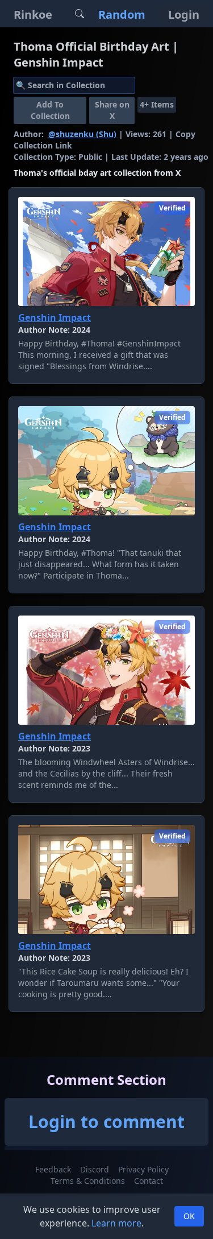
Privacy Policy (143, 1169)
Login (183, 14)
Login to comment (106, 1121)
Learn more (116, 1223)
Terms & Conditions (88, 1180)
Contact (148, 1180)
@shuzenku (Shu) (82, 134)
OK (189, 1216)
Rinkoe (33, 14)
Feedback (53, 1169)
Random (121, 14)
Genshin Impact (54, 317)
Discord (94, 1169)
